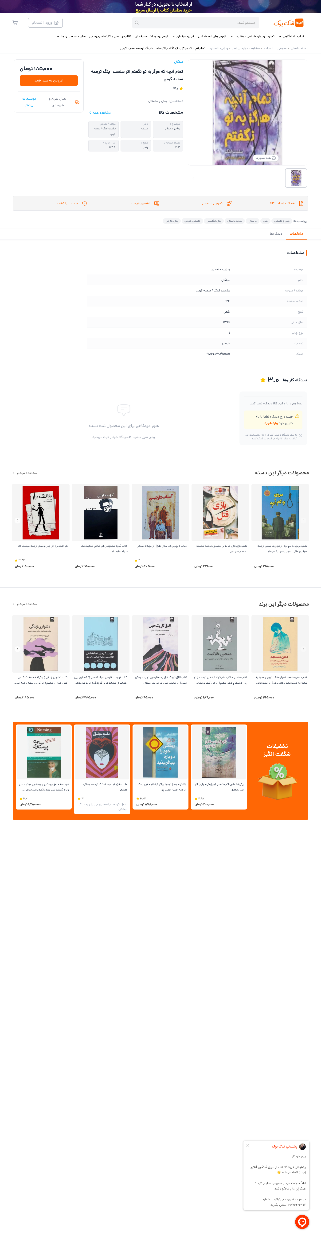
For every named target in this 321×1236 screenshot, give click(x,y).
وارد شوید (271, 423)
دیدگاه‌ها (276, 233)
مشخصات (296, 233)
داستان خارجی (192, 221)
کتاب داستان (234, 221)
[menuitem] (291, 36)
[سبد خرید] (15, 23)
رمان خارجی (172, 221)
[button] (17, 520)
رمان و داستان (157, 101)
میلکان (178, 61)
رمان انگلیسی (214, 221)
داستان (253, 221)
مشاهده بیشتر (27, 473)
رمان (265, 221)
